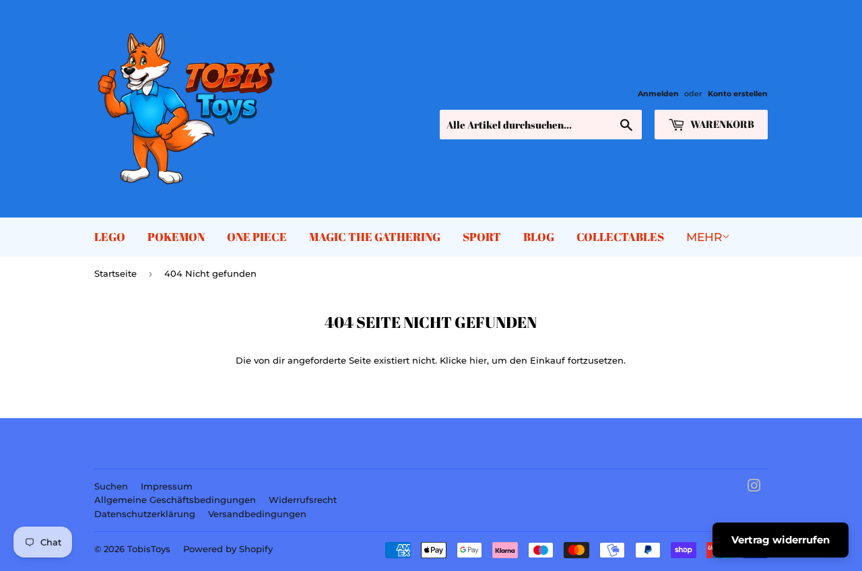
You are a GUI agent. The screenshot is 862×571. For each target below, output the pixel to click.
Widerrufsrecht (303, 499)
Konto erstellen (738, 93)
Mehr (704, 237)
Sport (482, 236)
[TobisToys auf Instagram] (754, 487)
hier (478, 360)
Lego (109, 236)
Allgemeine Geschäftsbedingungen (175, 499)
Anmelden (658, 93)
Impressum (167, 486)
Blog (538, 236)
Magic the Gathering (374, 236)
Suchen (111, 486)
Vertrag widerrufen (780, 539)
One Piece (257, 236)
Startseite (115, 273)
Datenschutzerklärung (144, 513)
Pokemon (176, 236)
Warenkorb (721, 124)
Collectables (620, 236)
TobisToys (148, 548)
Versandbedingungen (257, 513)
